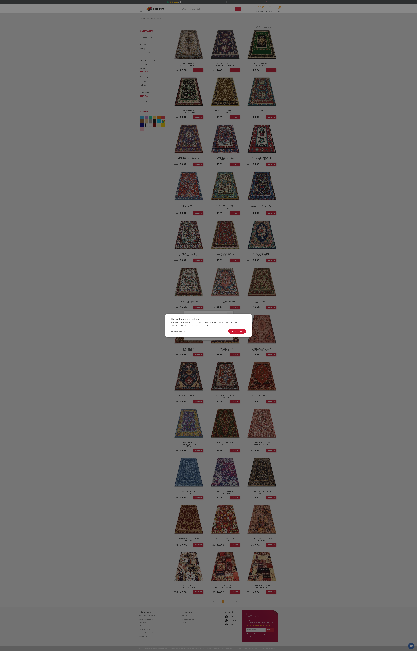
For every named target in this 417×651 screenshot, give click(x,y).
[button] (178, 331)
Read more (209, 325)
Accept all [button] (237, 331)
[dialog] (208, 325)
